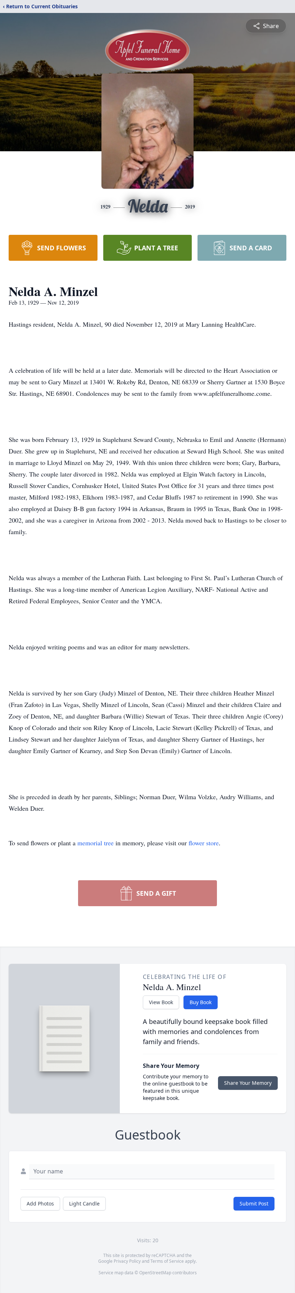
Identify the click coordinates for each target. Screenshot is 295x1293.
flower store (204, 842)
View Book (161, 1002)
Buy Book (201, 1002)
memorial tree (95, 842)
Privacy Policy (127, 1261)
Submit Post (254, 1203)
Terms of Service (167, 1261)
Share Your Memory (248, 1082)
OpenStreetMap (155, 1273)
